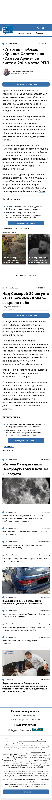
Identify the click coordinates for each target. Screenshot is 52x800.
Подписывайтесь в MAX (26, 84)
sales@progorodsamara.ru (25, 719)
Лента (42, 191)
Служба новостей (12, 307)
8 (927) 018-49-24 (25, 715)
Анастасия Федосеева (22, 71)
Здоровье (9, 679)
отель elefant (9, 446)
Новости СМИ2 (9, 233)
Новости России (11, 512)
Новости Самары (12, 44)
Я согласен (26, 792)
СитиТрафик (17, 335)
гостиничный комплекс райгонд (16, 229)
